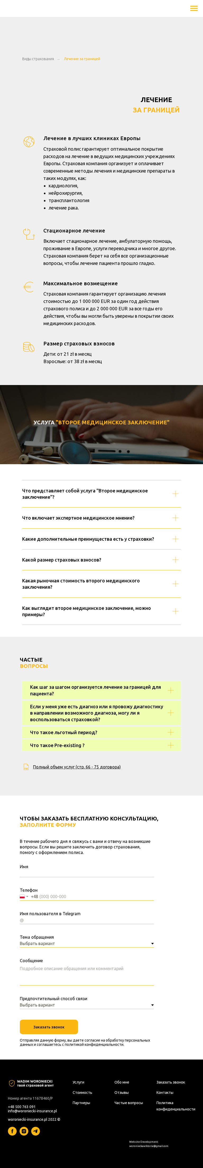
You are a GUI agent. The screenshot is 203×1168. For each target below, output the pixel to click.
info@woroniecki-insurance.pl (32, 1111)
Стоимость (82, 1092)
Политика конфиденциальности (175, 1106)
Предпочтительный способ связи (53, 998)
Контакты (164, 1092)
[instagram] (24, 1134)
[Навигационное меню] (194, 8)
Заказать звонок (49, 1027)
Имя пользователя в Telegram (50, 913)
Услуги (78, 1082)
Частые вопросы (128, 1103)
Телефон (29, 890)
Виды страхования (38, 59)
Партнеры (81, 1103)
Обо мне (121, 1082)
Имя (24, 866)
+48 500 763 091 (22, 1107)
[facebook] (12, 1134)
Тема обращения (37, 937)
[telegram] (35, 1134)
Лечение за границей (82, 59)
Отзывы (121, 1092)
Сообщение (31, 960)
